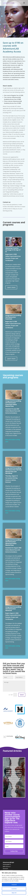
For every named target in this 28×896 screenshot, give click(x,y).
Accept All (14, 884)
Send (22, 695)
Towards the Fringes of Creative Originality (14, 767)
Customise (14, 888)
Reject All (14, 892)
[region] (14, 883)
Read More (14, 787)
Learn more (11, 287)
